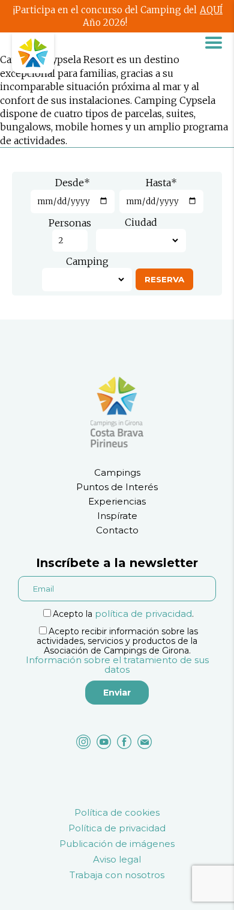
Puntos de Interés (117, 487)
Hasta (161, 183)
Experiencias (117, 501)
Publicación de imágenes (117, 843)
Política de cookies (117, 812)
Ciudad (141, 222)
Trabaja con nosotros (117, 875)
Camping (87, 261)
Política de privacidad (117, 828)
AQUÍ (211, 10)
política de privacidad (143, 613)
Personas (70, 223)
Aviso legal (117, 859)
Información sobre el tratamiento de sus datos (117, 664)
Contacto (117, 530)
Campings (117, 472)
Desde (72, 183)
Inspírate (117, 515)
